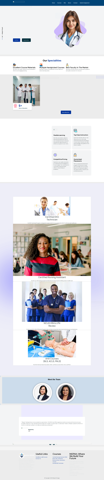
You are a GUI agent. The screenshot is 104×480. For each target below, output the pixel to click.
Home (53, 3)
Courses (59, 3)
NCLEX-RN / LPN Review (58, 458)
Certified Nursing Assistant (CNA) (60, 457)
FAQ (65, 3)
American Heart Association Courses (59, 461)
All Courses (44, 457)
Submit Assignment (84, 3)
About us (40, 457)
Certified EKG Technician (58, 463)
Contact (75, 3)
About (69, 3)
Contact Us (38, 458)
